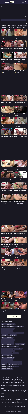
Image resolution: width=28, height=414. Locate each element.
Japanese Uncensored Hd (7, 353)
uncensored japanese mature (17, 27)
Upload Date (5, 20)
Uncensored (4, 364)
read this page (15, 401)
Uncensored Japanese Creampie (8, 324)
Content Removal (15, 406)
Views (22, 20)
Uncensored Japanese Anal (7, 368)
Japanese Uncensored (20, 344)
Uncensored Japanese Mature (8, 344)
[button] (2, 2)
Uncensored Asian (19, 333)
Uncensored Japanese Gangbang (8, 362)
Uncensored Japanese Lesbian (8, 328)
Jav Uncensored (5, 335)
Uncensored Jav (13, 335)
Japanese (4, 366)
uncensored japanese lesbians (19, 25)
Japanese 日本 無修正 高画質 (8, 350)
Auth (21, 408)
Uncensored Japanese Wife (7, 359)
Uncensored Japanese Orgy (13, 366)
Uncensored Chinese (6, 346)
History (16, 408)
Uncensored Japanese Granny (8, 342)
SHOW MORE (14, 316)
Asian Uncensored (19, 326)
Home (4, 6)
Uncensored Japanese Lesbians (14, 364)
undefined (5, 27)
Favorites (9, 408)
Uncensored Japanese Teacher (8, 333)
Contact (23, 406)
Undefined (16, 353)
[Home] (10, 2)
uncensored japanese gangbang (11, 23)
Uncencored (19, 362)
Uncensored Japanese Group (7, 337)
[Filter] (25, 17)
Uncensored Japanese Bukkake (8, 357)
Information (5, 406)
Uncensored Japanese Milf (7, 348)
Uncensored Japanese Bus (7, 355)
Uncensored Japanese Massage (8, 339)
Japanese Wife (15, 346)
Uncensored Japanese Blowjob (8, 326)
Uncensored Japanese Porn (7, 330)
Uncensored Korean (18, 348)
